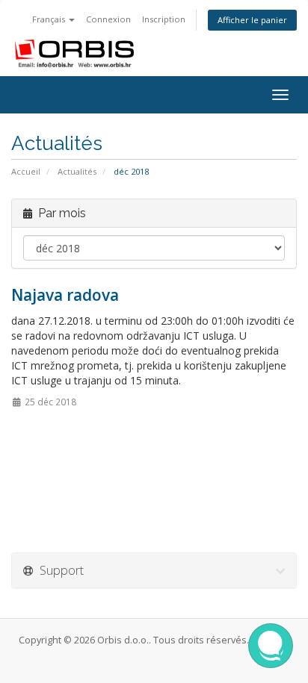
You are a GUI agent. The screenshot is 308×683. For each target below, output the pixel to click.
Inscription (163, 19)
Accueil (25, 171)
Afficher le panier (252, 19)
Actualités (77, 171)
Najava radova (65, 294)
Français (49, 19)
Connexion (108, 19)
